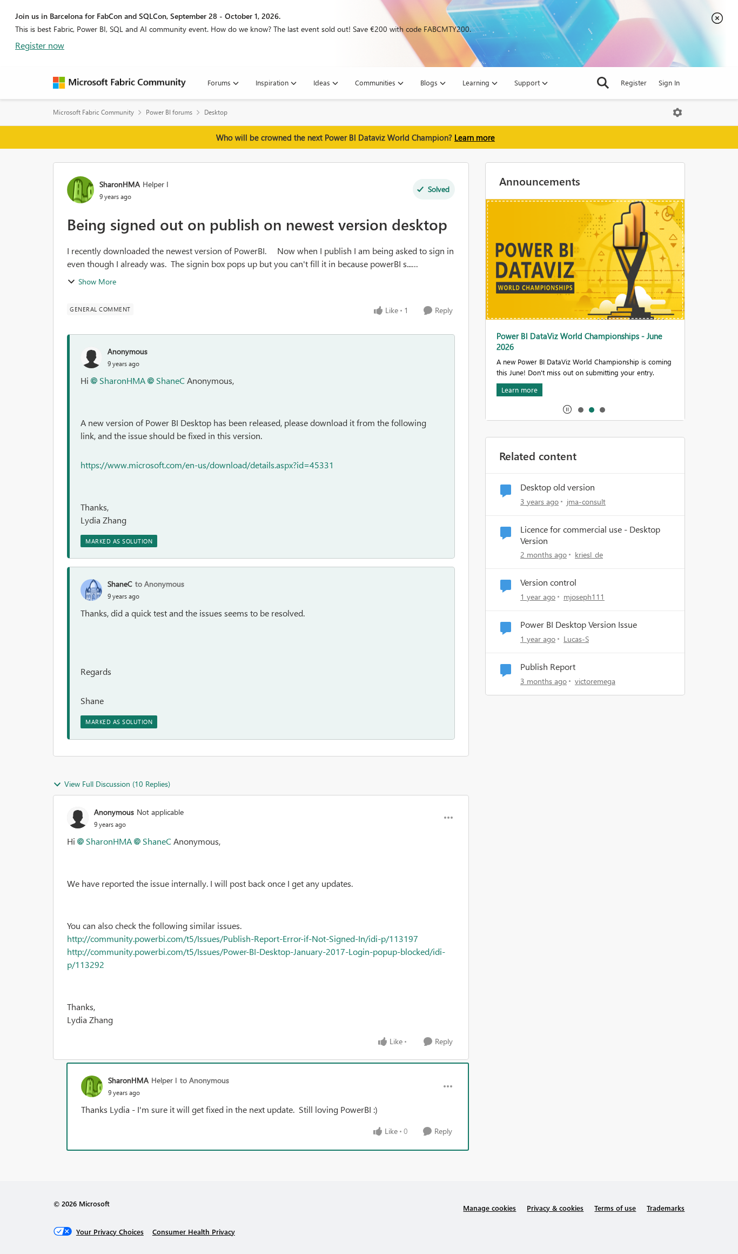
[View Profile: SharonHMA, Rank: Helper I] (80, 189)
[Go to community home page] (119, 83)
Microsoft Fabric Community (93, 112)
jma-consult (586, 501)
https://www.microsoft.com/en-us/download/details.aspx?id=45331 (207, 464)
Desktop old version (557, 487)
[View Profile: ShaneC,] (91, 590)
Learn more (474, 137)
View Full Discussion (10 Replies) (117, 784)
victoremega (595, 681)
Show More (97, 281)
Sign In (669, 82)
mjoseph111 (584, 597)
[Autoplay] (567, 409)
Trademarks (666, 1207)
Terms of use (615, 1207)
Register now (39, 45)
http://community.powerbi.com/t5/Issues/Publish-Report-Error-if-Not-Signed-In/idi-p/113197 (242, 938)
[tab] (580, 409)
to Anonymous (159, 584)
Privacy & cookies (555, 1207)
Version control (548, 582)
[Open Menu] (677, 112)
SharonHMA (119, 184)
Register (634, 82)
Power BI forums (169, 112)
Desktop (215, 112)
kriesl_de (589, 554)
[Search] (602, 82)
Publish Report (547, 666)
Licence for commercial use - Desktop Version (590, 535)
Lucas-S (576, 639)
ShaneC (170, 380)
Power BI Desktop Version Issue (578, 624)
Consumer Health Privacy (193, 1231)
